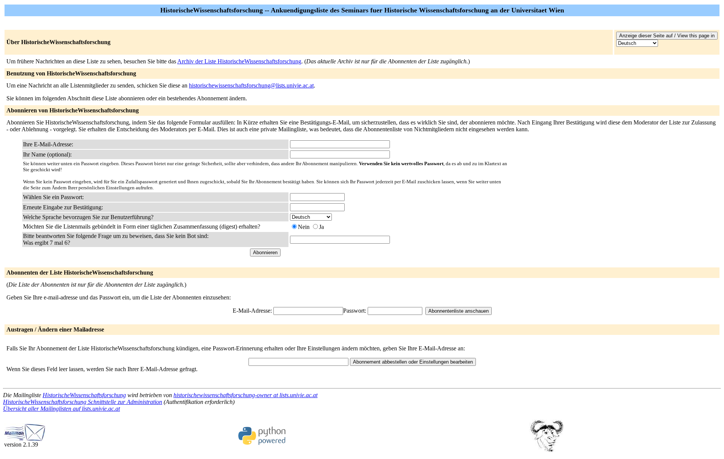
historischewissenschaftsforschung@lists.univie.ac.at (251, 85)
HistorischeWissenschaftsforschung (84, 395)
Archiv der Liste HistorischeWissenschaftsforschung (239, 61)
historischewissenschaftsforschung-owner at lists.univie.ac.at (245, 395)
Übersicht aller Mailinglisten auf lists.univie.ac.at (61, 408)
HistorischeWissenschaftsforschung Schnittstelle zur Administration (82, 402)
